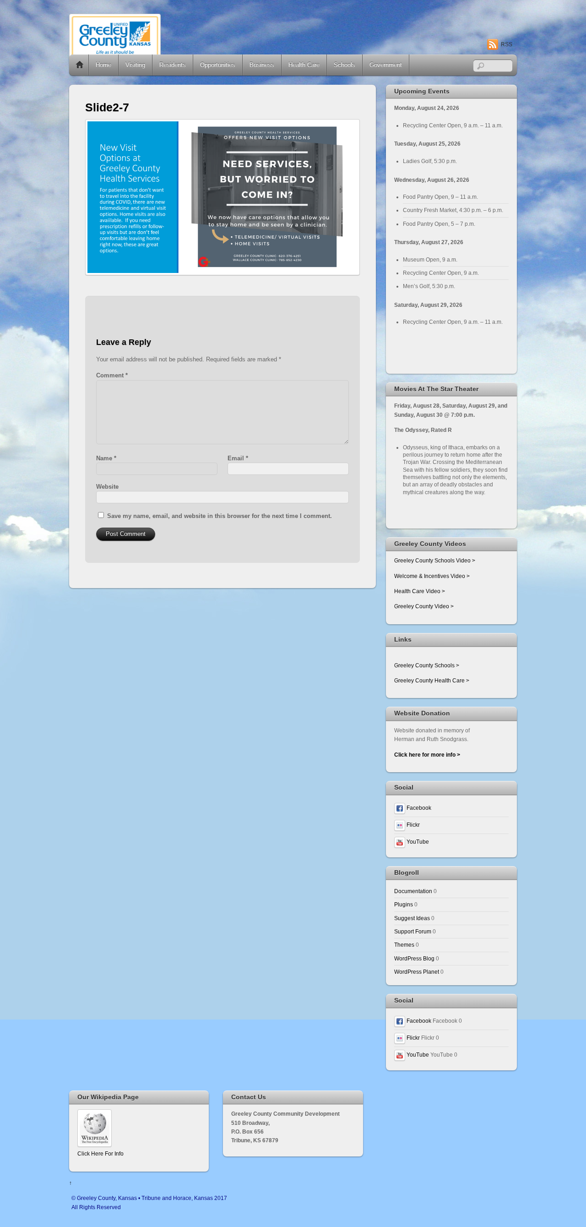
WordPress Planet (416, 972)
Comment (112, 375)
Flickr (412, 825)
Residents (172, 64)
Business (262, 64)
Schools (344, 64)
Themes (404, 945)
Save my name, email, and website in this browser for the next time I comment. (219, 516)
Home (79, 65)
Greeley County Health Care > (431, 680)
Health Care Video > (419, 591)
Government (385, 64)
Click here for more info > (427, 755)
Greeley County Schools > (426, 665)
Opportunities (217, 64)
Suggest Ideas (412, 918)
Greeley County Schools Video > (434, 560)
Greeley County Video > (424, 606)
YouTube (417, 842)
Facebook (418, 808)
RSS (506, 44)
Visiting (135, 64)
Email (238, 458)
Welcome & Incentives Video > (432, 576)
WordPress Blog (414, 958)
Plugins (403, 904)
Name (106, 458)
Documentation (413, 891)
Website (107, 486)
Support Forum (412, 931)
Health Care (304, 64)
